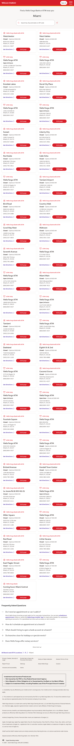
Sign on (63, 3)
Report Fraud (6, 663)
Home (22, 667)
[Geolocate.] (57, 23)
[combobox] (37, 23)
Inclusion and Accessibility (9, 667)
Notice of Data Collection (45, 659)
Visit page (23, 49)
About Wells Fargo (43, 663)
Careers (58, 663)
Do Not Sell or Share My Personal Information (26, 659)
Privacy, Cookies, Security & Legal (10, 659)
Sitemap (22, 663)
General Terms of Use (62, 659)
